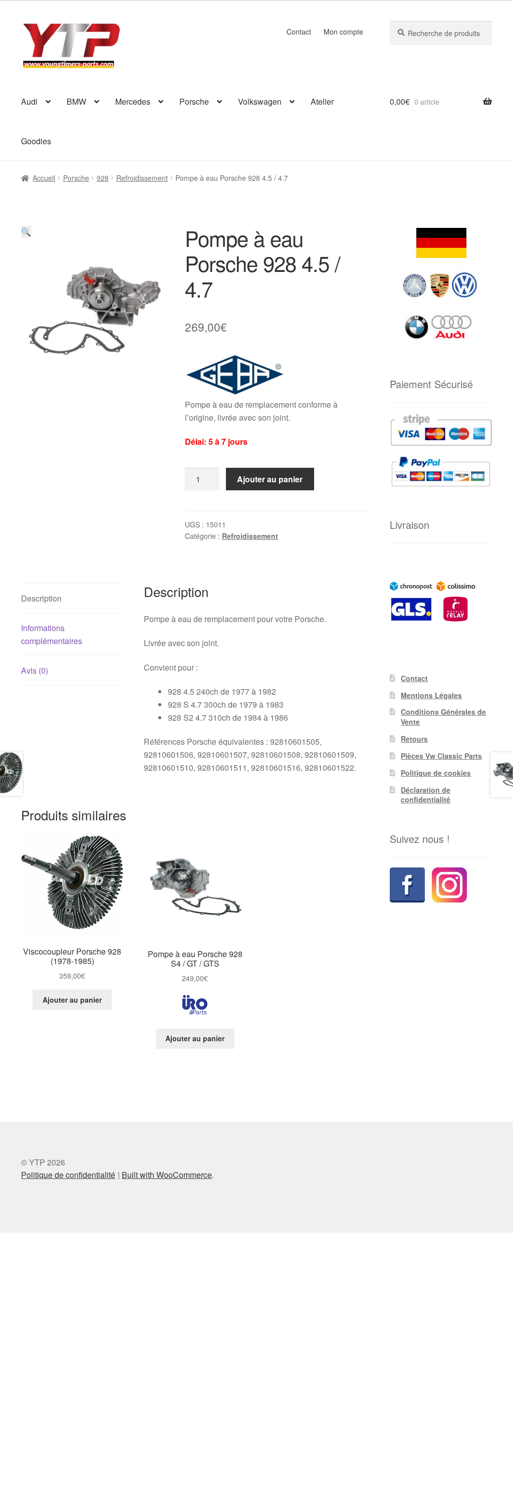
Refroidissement (142, 178)
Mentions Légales (431, 695)
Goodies (36, 141)
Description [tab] (41, 598)
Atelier (322, 101)
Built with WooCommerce (167, 1174)
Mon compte (343, 32)
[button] (26, 231)
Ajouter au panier (270, 479)
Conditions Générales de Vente (443, 717)
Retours (414, 739)
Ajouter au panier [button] (72, 1000)
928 (103, 178)
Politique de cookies (436, 773)
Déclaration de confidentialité (425, 795)
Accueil (44, 178)
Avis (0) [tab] (34, 670)
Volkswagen (260, 101)
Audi (29, 101)
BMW (76, 101)
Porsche (194, 101)
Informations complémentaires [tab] (51, 634)
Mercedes (132, 101)
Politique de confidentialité (68, 1174)
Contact (299, 32)
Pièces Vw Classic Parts (441, 756)
